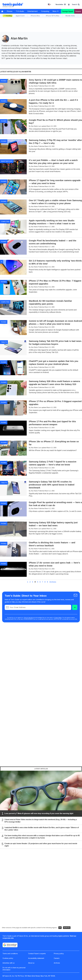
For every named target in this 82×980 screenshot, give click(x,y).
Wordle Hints (70, 16)
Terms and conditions (10, 953)
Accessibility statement (36, 958)
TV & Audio (20, 11)
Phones (9, 11)
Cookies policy (8, 958)
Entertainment (32, 11)
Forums (78, 11)
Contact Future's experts (37, 953)
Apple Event (20, 16)
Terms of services (28, 617)
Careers (56, 958)
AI (1, 262)
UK (60, 927)
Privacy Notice (58, 617)
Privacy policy (59, 953)
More (54, 11)
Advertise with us (9, 963)
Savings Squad (67, 11)
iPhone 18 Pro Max (52, 16)
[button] (75, 4)
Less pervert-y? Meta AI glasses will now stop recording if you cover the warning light (38, 813)
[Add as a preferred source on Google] (10, 945)
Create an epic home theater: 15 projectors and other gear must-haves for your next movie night (40, 845)
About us (31, 963)
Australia (67, 927)
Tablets (4, 342)
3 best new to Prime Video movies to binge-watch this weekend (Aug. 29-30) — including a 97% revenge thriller (40, 821)
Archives (52, 582)
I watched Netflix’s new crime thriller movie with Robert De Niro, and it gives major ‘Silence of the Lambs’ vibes (41, 829)
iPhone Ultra (35, 16)
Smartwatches (6, 161)
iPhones (4, 442)
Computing (45, 11)
